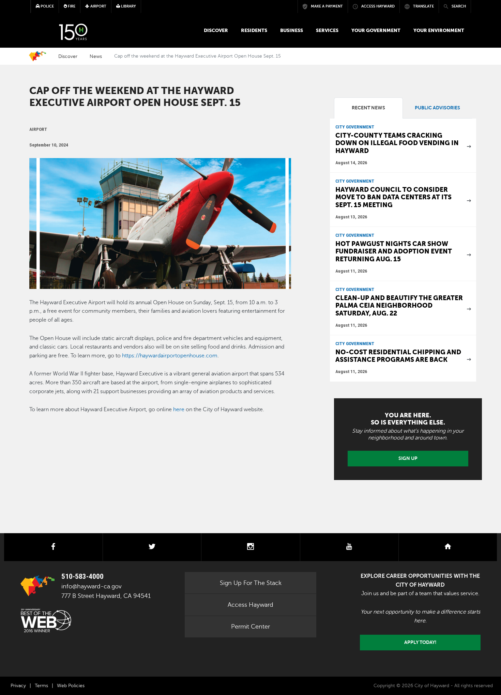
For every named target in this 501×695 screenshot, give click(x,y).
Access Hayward (250, 604)
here (178, 409)
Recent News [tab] (368, 107)
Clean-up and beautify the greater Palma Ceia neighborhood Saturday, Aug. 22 (399, 305)
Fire (71, 6)
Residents (254, 30)
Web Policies (71, 685)
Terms (41, 685)
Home (37, 56)
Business (291, 30)
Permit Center (250, 626)
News (96, 56)
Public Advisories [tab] (437, 107)
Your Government (375, 30)
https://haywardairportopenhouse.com (169, 356)
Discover (216, 30)
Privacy (18, 685)
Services (327, 30)
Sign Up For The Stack (251, 583)
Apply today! (420, 642)
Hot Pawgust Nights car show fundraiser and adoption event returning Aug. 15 (393, 251)
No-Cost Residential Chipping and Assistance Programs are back (398, 356)
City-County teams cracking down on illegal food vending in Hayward (397, 143)
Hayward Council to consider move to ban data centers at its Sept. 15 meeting (393, 197)
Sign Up (408, 458)
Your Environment (438, 30)
